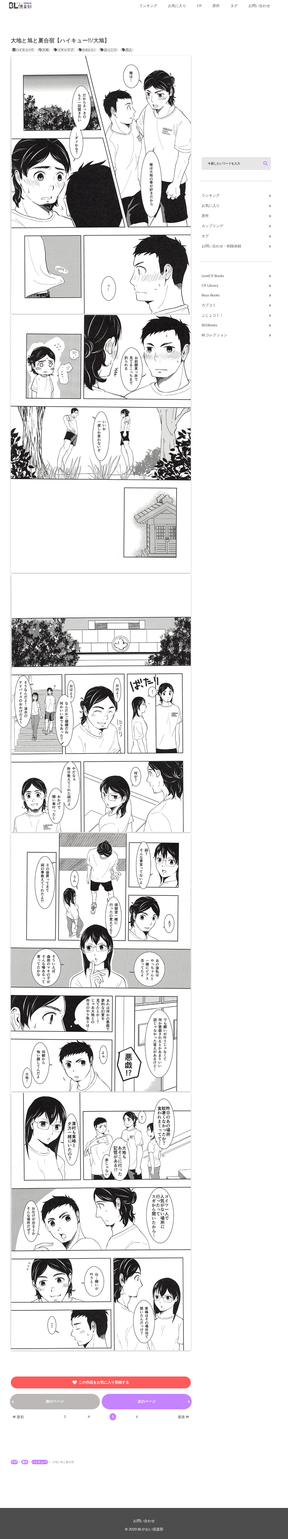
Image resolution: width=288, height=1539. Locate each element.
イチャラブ (65, 50)
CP (199, 6)
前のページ (55, 1401)
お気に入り (177, 6)
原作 (216, 6)
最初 (20, 1417)
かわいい (88, 50)
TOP (14, 1462)
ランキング (148, 6)
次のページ (147, 1401)
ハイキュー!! (24, 50)
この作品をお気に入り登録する (104, 1382)
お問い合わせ (259, 6)
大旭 (45, 50)
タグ (234, 6)
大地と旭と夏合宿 (63, 1462)
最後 (181, 1417)
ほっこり (110, 50)
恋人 (129, 50)
